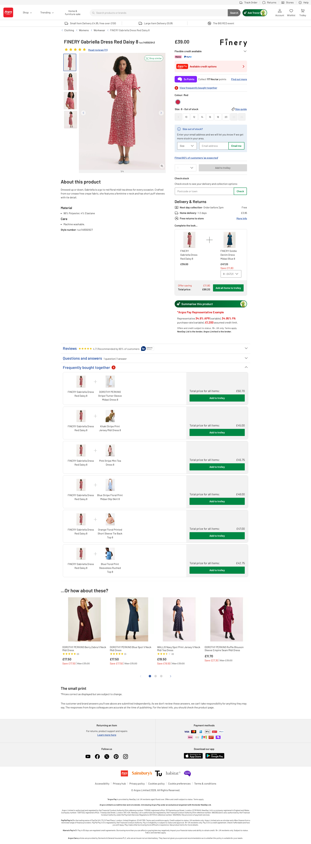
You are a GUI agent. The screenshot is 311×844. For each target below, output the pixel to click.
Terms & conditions (205, 783)
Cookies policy (156, 783)
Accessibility (102, 783)
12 (194, 116)
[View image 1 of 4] (70, 62)
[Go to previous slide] (83, 113)
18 (218, 116)
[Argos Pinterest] (116, 756)
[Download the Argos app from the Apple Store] (193, 757)
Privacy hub (119, 783)
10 (186, 116)
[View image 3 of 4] (70, 100)
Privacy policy (137, 783)
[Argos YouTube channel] (88, 756)
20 (226, 116)
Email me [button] (236, 145)
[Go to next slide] (161, 113)
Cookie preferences (179, 783)
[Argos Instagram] (125, 756)
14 (202, 116)
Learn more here (106, 734)
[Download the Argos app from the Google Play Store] (214, 757)
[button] (153, 58)
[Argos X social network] (107, 756)
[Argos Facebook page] (97, 756)
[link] (86, 50)
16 (210, 116)
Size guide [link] (241, 109)
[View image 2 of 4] (70, 81)
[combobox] (159, 12)
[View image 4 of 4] (70, 119)
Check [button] (240, 191)
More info (241, 218)
